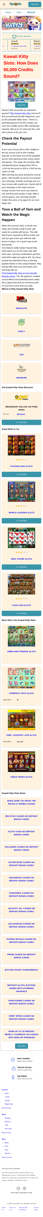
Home (8, 12)
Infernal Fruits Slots (16, 46)
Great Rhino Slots (21, 777)
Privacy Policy (36, 1209)
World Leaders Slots (21, 513)
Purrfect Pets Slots (21, 693)
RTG (6, 1146)
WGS (6, 1093)
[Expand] (3, 1143)
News (4, 1114)
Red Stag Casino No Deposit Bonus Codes (21, 817)
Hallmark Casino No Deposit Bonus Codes (21, 848)
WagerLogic (9, 1104)
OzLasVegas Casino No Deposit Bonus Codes (21, 925)
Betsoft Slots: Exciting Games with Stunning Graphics (21, 988)
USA (6, 1125)
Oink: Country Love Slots (21, 735)
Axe (21, 355)
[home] (17, 6)
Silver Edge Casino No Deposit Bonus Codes (21, 863)
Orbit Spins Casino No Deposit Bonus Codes (21, 1017)
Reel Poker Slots (21, 559)
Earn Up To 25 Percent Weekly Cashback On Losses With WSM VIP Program (21, 1034)
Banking (7, 1118)
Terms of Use (12, 1209)
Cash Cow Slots (21, 605)
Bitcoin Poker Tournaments (21, 970)
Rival (6, 1150)
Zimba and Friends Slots (21, 651)
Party (21, 331)
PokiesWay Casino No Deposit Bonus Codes (21, 894)
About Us (4, 1209)
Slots (19, 12)
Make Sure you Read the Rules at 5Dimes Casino (21, 802)
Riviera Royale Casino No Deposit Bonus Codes (21, 940)
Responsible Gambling (23, 1209)
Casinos (5, 1090)
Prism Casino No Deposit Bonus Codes (21, 956)
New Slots (8, 1128)
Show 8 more (6, 1108)
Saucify (7, 1100)
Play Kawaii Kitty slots (20, 113)
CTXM (7, 1097)
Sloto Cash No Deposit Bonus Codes (21, 833)
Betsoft (7, 1153)
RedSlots (21, 308)
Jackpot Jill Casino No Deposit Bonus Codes (21, 910)
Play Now (35, 4)
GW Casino (21, 414)
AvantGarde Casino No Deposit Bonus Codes (21, 1002)
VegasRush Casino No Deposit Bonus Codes (21, 879)
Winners (8, 1121)
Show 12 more (7, 1157)
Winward (21, 378)
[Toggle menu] (4, 4)
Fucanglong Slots (21, 466)
